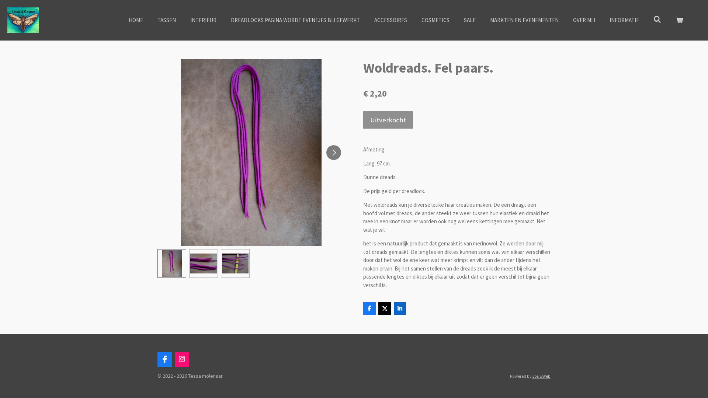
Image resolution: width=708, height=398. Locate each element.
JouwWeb (541, 376)
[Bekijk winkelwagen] (679, 20)
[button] (171, 263)
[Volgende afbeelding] (333, 152)
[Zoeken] (657, 19)
